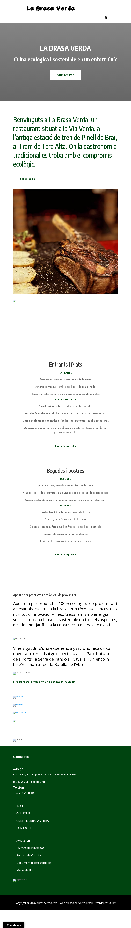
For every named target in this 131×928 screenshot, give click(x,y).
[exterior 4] (65, 697)
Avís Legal (23, 841)
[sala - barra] (65, 721)
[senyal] (65, 705)
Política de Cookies (29, 855)
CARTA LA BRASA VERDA (32, 821)
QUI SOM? (23, 813)
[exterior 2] (65, 713)
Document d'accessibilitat (33, 863)
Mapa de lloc (25, 870)
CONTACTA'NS (65, 75)
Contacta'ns (27, 178)
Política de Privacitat (30, 848)
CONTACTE (24, 828)
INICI (19, 806)
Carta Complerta (65, 445)
